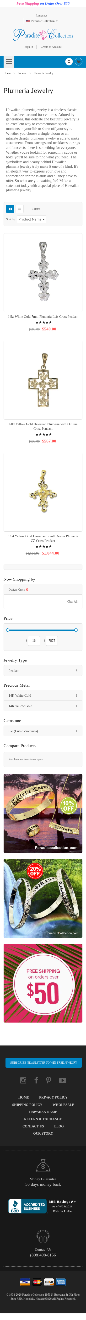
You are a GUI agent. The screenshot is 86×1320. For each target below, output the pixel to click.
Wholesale (63, 1105)
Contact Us (33, 1126)
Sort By (10, 219)
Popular (22, 73)
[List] (20, 209)
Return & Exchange (43, 1119)
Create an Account (51, 46)
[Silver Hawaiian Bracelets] (43, 900)
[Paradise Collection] (43, 34)
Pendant (45, 671)
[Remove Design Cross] (27, 589)
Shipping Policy (27, 1105)
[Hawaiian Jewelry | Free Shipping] (43, 985)
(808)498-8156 (43, 1255)
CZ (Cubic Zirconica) (45, 731)
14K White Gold (45, 695)
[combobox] (69, 61)
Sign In (29, 46)
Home (7, 73)
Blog (59, 1126)
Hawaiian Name (43, 1112)
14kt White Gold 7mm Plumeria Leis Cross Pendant (43, 316)
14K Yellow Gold (45, 706)
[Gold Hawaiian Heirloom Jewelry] (43, 815)
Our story (43, 1133)
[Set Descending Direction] (49, 219)
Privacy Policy (53, 1097)
